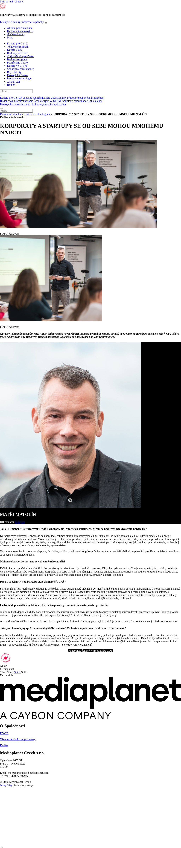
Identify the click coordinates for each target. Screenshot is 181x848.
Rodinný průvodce (17, 53)
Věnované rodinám (17, 46)
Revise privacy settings (23, 785)
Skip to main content (11, 1)
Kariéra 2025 (14, 49)
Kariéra (4, 745)
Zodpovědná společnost (20, 56)
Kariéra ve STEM (17, 65)
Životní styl (13, 81)
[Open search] (1, 95)
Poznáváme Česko (17, 62)
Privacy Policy (6, 785)
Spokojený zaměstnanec (20, 68)
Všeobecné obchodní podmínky (18, 739)
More (10, 37)
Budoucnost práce (17, 59)
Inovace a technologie (19, 78)
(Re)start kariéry (16, 34)
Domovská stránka (10, 114)
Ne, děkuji (72, 838)
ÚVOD (4, 733)
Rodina (11, 84)
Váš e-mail (11, 826)
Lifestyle (22, 21)
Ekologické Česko (17, 75)
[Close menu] (1, 108)
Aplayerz (20, 521)
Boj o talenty (14, 72)
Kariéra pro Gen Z (17, 43)
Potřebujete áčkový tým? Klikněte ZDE (90, 650)
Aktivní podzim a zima (20, 27)
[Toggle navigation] (46, 22)
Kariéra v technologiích (20, 31)
